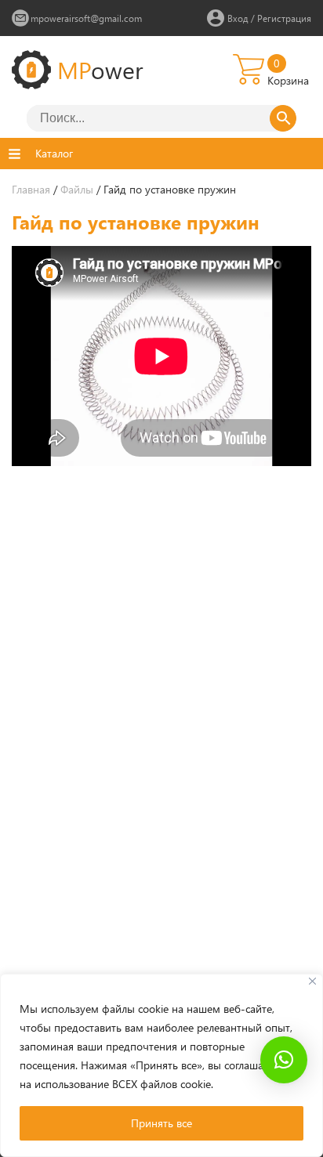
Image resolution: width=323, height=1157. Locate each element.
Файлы (76, 189)
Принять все (161, 1122)
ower (100, 69)
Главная (31, 189)
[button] (283, 1059)
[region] (161, 1065)
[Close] (312, 981)
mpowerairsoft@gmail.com (86, 18)
